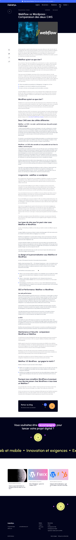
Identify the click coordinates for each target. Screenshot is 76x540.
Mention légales (54, 536)
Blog (60, 5)
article (51, 1)
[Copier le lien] (9, 61)
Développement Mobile (52, 528)
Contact (65, 5)
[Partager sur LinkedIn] (9, 49)
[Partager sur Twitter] (9, 53)
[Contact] (60, 506)
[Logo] (12, 5)
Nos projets (41, 526)
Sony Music (31, 116)
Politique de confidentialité (63, 536)
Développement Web (52, 526)
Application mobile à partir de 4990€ (55, 530)
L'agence (37, 5)
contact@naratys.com (23, 526)
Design (49, 524)
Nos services (45, 5)
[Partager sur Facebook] (9, 57)
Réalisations (54, 5)
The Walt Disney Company (38, 116)
